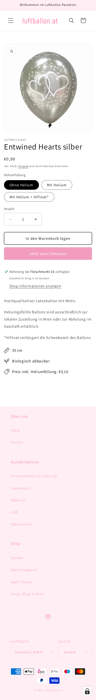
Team (15, 430)
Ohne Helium (21, 185)
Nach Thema (21, 582)
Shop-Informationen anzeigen (35, 286)
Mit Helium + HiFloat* (29, 197)
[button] (11, 20)
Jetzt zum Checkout (48, 253)
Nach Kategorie (24, 569)
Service (17, 442)
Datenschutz (22, 524)
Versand (23, 166)
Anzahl (9, 209)
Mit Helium (57, 185)
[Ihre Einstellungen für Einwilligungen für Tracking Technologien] (87, 691)
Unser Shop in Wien (27, 594)
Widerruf (18, 500)
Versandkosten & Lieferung (34, 476)
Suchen (17, 557)
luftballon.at (53, 690)
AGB (14, 512)
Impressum (20, 488)
